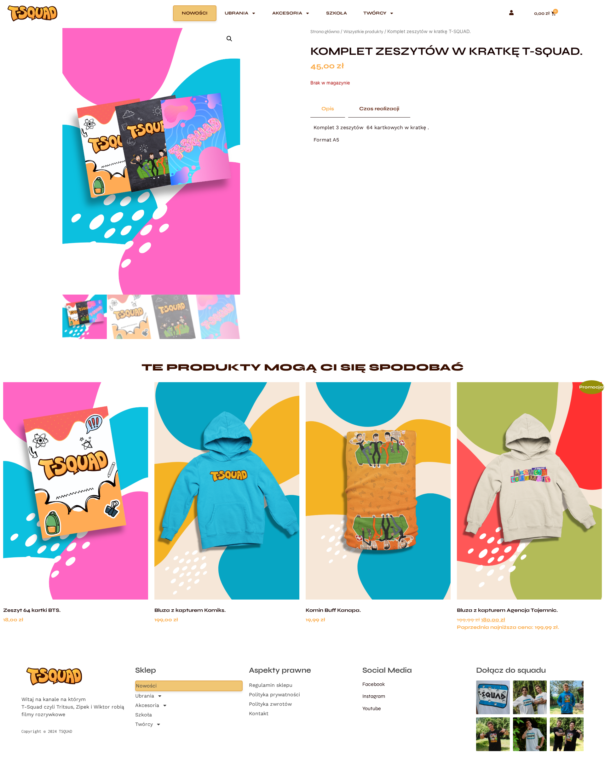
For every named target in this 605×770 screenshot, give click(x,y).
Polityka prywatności (274, 695)
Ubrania (236, 13)
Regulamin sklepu (270, 685)
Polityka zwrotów (270, 704)
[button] (229, 38)
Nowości (195, 13)
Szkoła (336, 13)
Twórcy (374, 13)
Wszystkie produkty (363, 31)
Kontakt (258, 713)
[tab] (327, 109)
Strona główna (324, 31)
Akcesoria (287, 13)
